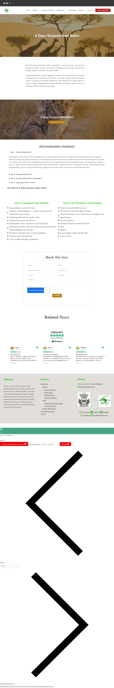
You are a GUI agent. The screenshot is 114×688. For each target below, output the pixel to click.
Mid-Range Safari (49, 395)
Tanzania (44, 387)
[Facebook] (4, 3)
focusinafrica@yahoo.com (87, 387)
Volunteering (72, 10)
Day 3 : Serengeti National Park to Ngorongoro (26, 178)
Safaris (35, 10)
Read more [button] (13, 363)
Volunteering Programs (47, 411)
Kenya (44, 400)
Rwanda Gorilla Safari (49, 409)
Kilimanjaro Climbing (47, 10)
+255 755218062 (97, 384)
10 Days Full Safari (50, 406)
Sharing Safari (48, 393)
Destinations (60, 10)
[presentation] (37, 10)
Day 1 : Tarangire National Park (21, 152)
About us (81, 10)
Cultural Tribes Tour (50, 390)
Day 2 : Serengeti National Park (21, 174)
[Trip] (10, 3)
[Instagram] (7, 3)
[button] (57, 152)
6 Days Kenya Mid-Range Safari (53, 403)
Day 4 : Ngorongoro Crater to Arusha (23, 182)
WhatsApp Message (34, 444)
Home (28, 10)
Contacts (89, 10)
